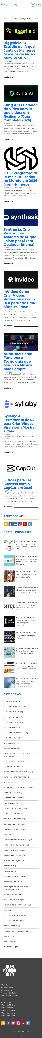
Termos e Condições (8, 993)
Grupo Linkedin (6, 990)
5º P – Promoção (11, 722)
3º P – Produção (11, 712)
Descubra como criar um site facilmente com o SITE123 (25, 607)
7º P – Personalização (14, 733)
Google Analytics (12, 819)
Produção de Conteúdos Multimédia (18, 63)
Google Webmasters (14, 824)
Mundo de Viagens (8, 1013)
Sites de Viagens (12, 921)
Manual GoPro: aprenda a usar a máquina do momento (26, 623)
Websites (8, 936)
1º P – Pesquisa (10, 701)
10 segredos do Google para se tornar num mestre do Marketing (27, 562)
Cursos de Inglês (12, 766)
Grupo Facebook (7, 987)
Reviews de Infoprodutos (16, 905)
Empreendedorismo (13, 798)
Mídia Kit (4, 985)
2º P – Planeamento (13, 706)
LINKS (6, 834)
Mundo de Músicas (8, 1005)
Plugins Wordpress (13, 876)
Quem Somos (6, 1002)
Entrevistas (10, 803)
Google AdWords (12, 813)
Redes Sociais (10, 894)
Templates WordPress (15, 931)
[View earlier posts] (33, 18)
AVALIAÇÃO (21, 541)
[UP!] (21, 1035)
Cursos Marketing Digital (29, 648)
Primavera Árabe (12, 881)
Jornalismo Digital (13, 829)
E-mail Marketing (12, 793)
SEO (37, 556)
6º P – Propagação (12, 727)
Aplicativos (18, 187)
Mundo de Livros (7, 1008)
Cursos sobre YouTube (15, 777)
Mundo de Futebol (8, 1016)
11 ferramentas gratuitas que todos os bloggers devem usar (27, 546)
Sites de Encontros (13, 915)
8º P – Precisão (11, 738)
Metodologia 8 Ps (12, 855)
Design (7, 782)
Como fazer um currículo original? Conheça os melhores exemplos (26, 684)
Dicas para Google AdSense (17, 787)
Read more (8, 77)
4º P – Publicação (12, 717)
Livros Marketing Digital (16, 840)
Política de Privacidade (9, 995)
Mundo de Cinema (8, 1010)
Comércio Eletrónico (14, 761)
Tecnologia (33, 63)
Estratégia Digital (13, 808)
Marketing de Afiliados (15, 845)
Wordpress (9, 947)
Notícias (8, 866)
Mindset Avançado (13, 861)
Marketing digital (25, 556)
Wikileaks (8, 941)
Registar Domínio (12, 900)
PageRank (8, 871)
